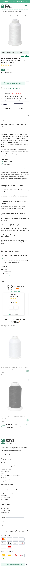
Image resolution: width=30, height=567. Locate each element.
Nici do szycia (20, 16)
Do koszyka (27, 371)
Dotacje (2, 473)
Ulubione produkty (5, 510)
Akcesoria (12, 16)
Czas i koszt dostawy (6, 497)
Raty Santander (4, 499)
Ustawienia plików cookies (7, 484)
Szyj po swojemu (4, 16)
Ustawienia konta (5, 512)
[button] (27, 11)
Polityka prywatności (6, 479)
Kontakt (2, 523)
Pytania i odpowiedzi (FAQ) (7, 469)
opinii (16, 288)
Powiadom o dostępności (14, 83)
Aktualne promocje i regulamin (8, 493)
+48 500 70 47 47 (18, 103)
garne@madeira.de (5, 275)
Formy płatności (4, 495)
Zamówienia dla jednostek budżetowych (10, 475)
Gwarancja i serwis (5, 482)
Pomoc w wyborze (5, 471)
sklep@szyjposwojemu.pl (9, 456)
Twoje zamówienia (5, 508)
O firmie (2, 521)
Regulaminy (3, 477)
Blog (2, 525)
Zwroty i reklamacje (5, 481)
